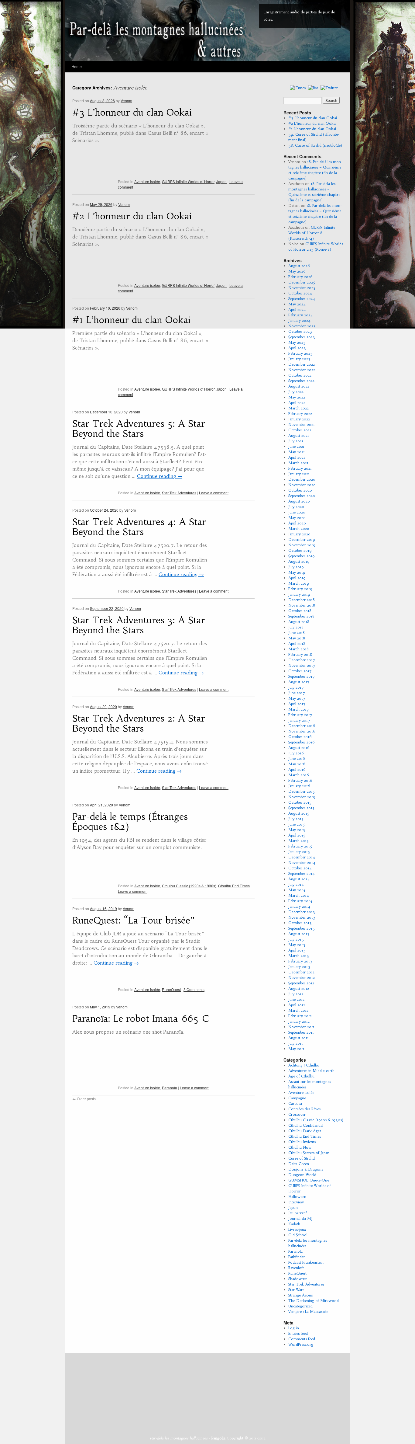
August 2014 (299, 879)
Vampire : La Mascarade (308, 1311)
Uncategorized (300, 1306)
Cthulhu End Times (234, 885)
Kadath (294, 1224)
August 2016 (299, 747)
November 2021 (301, 424)
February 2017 (300, 714)
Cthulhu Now (299, 1147)
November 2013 (301, 917)
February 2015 (300, 846)
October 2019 (300, 550)
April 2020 (297, 523)
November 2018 (301, 605)
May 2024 (297, 304)
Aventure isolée (147, 181)
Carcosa (295, 1103)
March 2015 (298, 840)
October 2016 (300, 736)
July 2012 (295, 994)
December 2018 (301, 599)
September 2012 (301, 983)
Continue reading (159, 476)
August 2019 (299, 561)
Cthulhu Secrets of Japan (308, 1152)
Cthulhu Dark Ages (304, 1131)
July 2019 (296, 567)
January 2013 (299, 966)
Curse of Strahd (301, 1158)
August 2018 (298, 621)
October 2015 (299, 802)
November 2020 (302, 484)
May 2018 (296, 638)
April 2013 (297, 950)
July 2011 (295, 1043)
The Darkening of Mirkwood (313, 1300)
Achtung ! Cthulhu (303, 1065)
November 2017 (301, 665)
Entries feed (298, 1333)
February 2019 (300, 588)
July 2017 (296, 687)
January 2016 (299, 786)
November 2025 (301, 287)
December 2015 (301, 791)
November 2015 (301, 797)
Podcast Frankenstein (306, 1262)
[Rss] (313, 87)
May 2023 (297, 342)
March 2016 (298, 775)
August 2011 (298, 1037)
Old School (297, 1235)
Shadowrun (297, 1278)
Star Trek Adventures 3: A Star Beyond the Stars (138, 625)
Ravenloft (296, 1267)
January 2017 (299, 720)
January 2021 (299, 473)
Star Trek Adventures (179, 492)
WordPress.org (300, 1344)
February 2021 (300, 468)
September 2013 (301, 928)
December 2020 (301, 479)
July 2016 (296, 753)
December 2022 (301, 364)
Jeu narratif (297, 1213)
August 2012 (298, 988)
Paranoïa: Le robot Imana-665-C (140, 1018)
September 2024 (301, 298)
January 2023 (299, 359)
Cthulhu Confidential (305, 1125)
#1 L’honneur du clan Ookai (131, 319)
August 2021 (298, 435)
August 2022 (298, 386)
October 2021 (299, 430)
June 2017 (296, 693)
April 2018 (296, 643)
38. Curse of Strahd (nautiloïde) (315, 145)
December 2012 (301, 972)
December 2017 (301, 660)
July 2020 (296, 506)
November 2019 (301, 545)
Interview (296, 1202)
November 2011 (301, 1027)
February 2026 (300, 276)
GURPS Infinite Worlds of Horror (188, 181)
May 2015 (296, 829)
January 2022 (299, 419)
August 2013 (299, 933)
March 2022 (298, 408)
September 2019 (301, 556)
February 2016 (300, 780)
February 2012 (300, 1016)
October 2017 (300, 671)
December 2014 (301, 857)
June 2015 (296, 824)
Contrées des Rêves (304, 1109)
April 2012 (296, 1005)
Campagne (297, 1098)
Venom (126, 100)
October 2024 (300, 293)
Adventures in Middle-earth (311, 1070)
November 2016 (301, 731)
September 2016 (301, 742)
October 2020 (300, 490)
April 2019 (297, 578)
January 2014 (299, 906)
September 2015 (301, 808)
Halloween (297, 1196)
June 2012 (296, 999)
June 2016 (296, 758)
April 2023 (297, 348)
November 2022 (301, 369)
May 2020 (297, 517)
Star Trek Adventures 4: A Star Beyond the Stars (139, 527)
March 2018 (298, 649)
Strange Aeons (300, 1295)
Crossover (297, 1114)
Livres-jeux (297, 1229)
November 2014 (301, 862)
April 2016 (297, 769)
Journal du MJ (300, 1218)
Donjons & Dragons (305, 1169)
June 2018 (296, 632)
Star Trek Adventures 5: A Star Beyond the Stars (138, 428)
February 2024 (300, 315)
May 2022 (296, 397)
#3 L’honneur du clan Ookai (132, 112)
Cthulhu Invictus (302, 1142)
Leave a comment (213, 492)
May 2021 (296, 452)
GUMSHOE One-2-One (308, 1180)
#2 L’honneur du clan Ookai (132, 216)
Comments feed (301, 1339)
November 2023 (302, 326)
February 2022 (300, 413)
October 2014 (300, 868)
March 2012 (298, 1010)
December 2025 (301, 282)
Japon (221, 181)
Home (76, 66)
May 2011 (296, 1048)
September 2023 (301, 337)
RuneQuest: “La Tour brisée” (133, 920)
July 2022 (296, 391)
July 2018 (296, 627)
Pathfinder (296, 1256)
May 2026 (297, 271)
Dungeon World (302, 1174)
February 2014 (300, 901)
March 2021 (298, 463)
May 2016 (296, 764)
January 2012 (299, 1021)
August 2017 (299, 682)
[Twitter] (329, 87)
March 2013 (298, 955)
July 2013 (296, 939)
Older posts (84, 1098)
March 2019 (298, 583)
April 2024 (297, 309)
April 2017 (297, 703)
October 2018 (299, 610)
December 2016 (301, 725)
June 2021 (296, 446)
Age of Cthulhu (301, 1076)
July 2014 (296, 884)
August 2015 (298, 813)
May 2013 (296, 944)
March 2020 (298, 528)
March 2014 (298, 895)
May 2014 (296, 890)
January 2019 (299, 594)
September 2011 (301, 1032)
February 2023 (300, 353)
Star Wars (296, 1289)
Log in (293, 1328)
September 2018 (301, 616)
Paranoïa (169, 1087)
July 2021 (295, 441)
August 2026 (299, 265)
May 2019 (296, 572)
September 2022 (301, 380)
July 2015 (296, 818)
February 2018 (300, 654)
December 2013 (301, 912)
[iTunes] (297, 87)
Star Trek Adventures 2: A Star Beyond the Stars (138, 723)
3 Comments (193, 989)
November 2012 (301, 977)
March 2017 (298, 709)
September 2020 (301, 495)
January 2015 (299, 851)
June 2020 (296, 512)
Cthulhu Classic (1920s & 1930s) (189, 885)
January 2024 (299, 320)
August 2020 (299, 501)
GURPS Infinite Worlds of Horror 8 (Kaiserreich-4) (311, 233)
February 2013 (300, 961)
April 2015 (296, 835)
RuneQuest (171, 989)
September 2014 (301, 873)
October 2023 (300, 331)
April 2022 (296, 402)
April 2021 (296, 457)
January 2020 (299, 534)
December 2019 (301, 539)
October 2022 (299, 375)
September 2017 (301, 676)
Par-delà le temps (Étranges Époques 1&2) (130, 821)
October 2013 (300, 922)
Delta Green (298, 1163)
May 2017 (296, 698)
